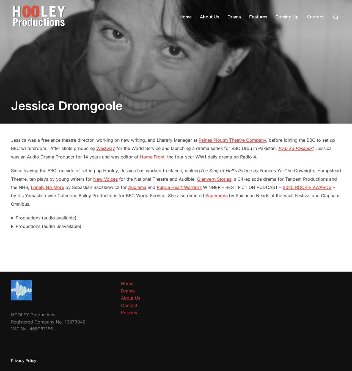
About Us (209, 17)
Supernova (216, 195)
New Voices (105, 179)
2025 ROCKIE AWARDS (307, 187)
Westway (105, 148)
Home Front (152, 157)
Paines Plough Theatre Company (232, 140)
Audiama (137, 187)
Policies (129, 312)
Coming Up (287, 17)
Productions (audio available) (46, 218)
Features (258, 17)
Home (186, 17)
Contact (315, 17)
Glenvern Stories (214, 179)
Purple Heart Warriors (179, 187)
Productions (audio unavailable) (48, 226)
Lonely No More (47, 187)
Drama (234, 17)
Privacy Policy (23, 360)
